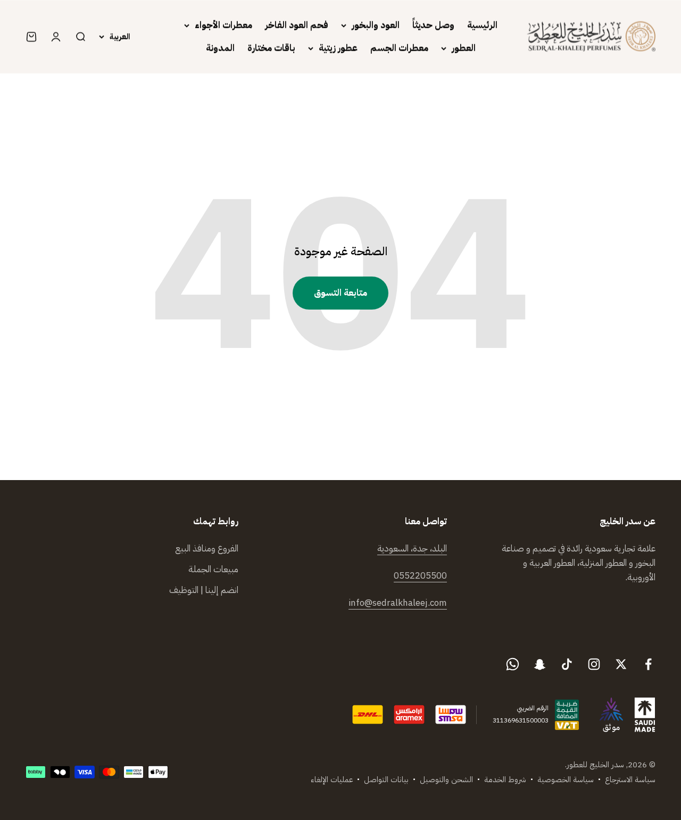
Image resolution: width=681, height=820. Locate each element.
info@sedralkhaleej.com (397, 603)
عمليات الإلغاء (332, 779)
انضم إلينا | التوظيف (203, 590)
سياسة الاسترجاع (630, 779)
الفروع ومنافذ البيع (206, 548)
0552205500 (420, 575)
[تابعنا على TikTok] (567, 664)
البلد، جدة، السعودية (412, 548)
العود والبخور (376, 25)
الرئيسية (482, 25)
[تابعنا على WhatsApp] (512, 664)
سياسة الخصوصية (565, 779)
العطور (464, 48)
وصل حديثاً (433, 25)
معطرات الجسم (399, 48)
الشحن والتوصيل (446, 779)
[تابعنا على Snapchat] (540, 664)
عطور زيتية (338, 48)
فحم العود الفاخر (296, 25)
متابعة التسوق (340, 292)
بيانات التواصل (386, 779)
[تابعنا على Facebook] (648, 664)
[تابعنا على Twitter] (621, 664)
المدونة (220, 48)
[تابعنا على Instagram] (594, 664)
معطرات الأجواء (223, 25)
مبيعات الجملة (213, 569)
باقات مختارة (271, 48)
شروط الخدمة (505, 779)
